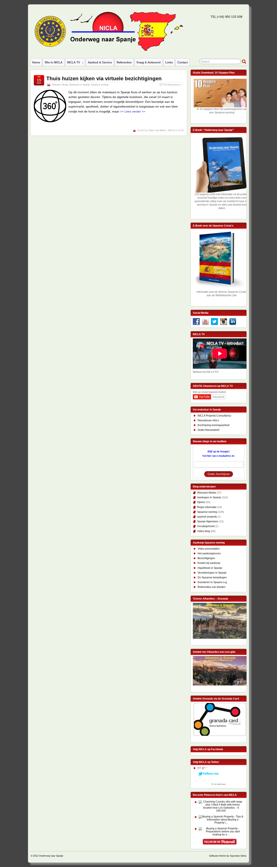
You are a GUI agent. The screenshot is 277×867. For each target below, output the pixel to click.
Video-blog (203, 531)
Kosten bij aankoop (209, 563)
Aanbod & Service (100, 62)
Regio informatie (207, 507)
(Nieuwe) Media (60, 84)
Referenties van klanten (211, 587)
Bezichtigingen (206, 558)
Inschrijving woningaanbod (213, 425)
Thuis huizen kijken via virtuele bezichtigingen (104, 78)
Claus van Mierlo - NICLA (161, 130)
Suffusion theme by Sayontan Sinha (227, 855)
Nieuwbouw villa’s (208, 420)
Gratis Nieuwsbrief (208, 429)
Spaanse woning (99, 84)
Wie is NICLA (53, 62)
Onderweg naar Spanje (51, 855)
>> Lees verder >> (132, 111)
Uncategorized (205, 526)
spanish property (207, 516)
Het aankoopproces (209, 553)
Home (36, 62)
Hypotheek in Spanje (210, 567)
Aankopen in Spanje (79, 84)
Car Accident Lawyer (220, 784)
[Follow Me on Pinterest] (219, 842)
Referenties (124, 62)
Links (169, 62)
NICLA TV (73, 62)
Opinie (201, 502)
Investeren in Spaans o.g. (212, 582)
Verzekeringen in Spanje (212, 572)
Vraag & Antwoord (148, 62)
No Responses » (173, 84)
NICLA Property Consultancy (214, 415)
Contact (182, 62)
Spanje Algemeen (207, 521)
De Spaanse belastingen (212, 577)
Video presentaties (209, 548)
